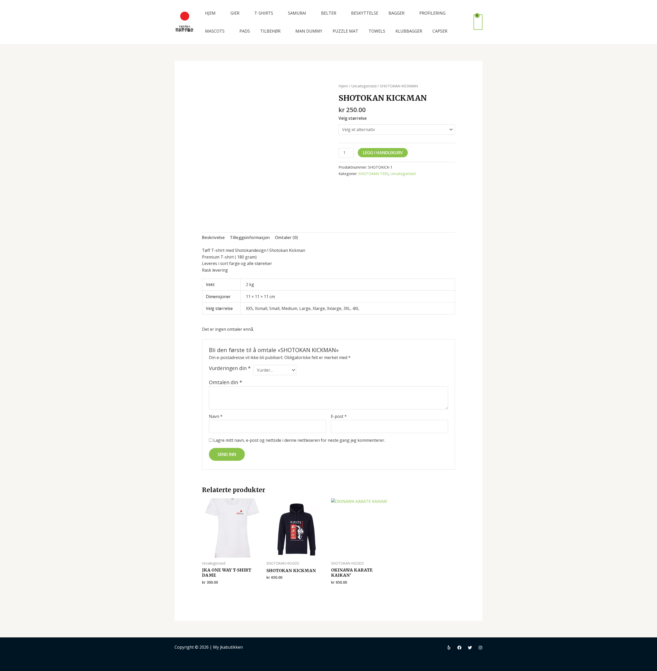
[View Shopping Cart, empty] (478, 22)
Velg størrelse (353, 118)
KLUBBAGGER (408, 31)
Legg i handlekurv (383, 152)
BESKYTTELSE (364, 13)
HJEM (210, 13)
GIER (234, 13)
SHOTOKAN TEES (373, 173)
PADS (244, 31)
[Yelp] (449, 648)
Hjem (343, 85)
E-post (339, 416)
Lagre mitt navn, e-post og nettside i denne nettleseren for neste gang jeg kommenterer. (299, 440)
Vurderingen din (230, 368)
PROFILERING (432, 13)
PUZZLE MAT (345, 31)
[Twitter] (470, 648)
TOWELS (377, 31)
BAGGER (396, 13)
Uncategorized (363, 85)
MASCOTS (215, 31)
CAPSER (439, 31)
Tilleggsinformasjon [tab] (250, 237)
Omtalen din (225, 382)
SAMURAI (297, 13)
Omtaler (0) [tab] (286, 237)
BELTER (328, 13)
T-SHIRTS (263, 13)
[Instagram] (480, 648)
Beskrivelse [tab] (213, 237)
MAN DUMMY (308, 31)
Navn (216, 416)
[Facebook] (459, 648)
